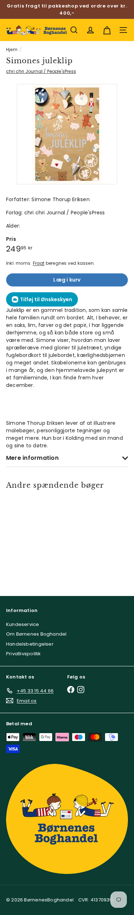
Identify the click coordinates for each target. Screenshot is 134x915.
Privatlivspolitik (23, 653)
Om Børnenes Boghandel (36, 634)
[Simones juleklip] (30, 538)
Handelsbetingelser (30, 644)
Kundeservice (22, 624)
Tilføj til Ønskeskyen (46, 299)
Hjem (12, 49)
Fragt (39, 263)
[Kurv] (107, 30)
